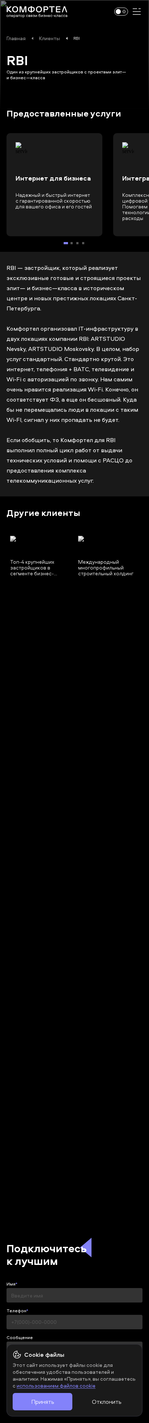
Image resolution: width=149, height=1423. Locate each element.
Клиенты (49, 38)
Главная (16, 38)
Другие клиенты (43, 513)
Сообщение (20, 1337)
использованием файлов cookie (56, 1385)
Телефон (16, 1310)
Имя (11, 1284)
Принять (42, 1402)
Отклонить (106, 1402)
